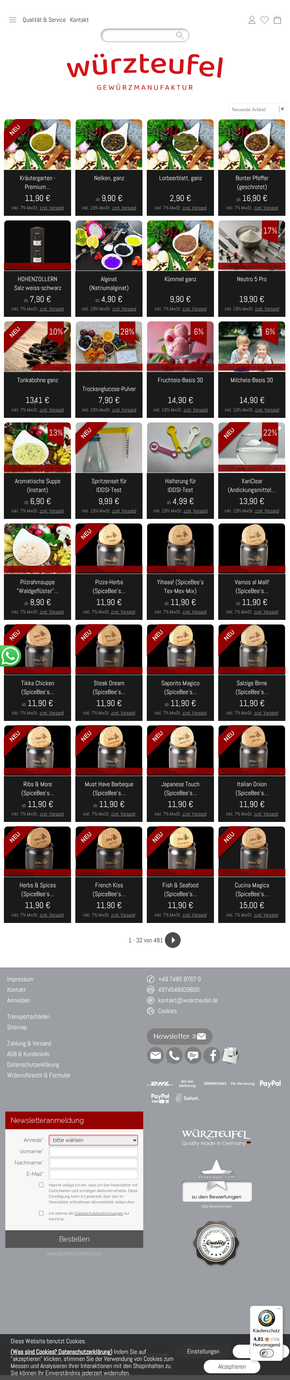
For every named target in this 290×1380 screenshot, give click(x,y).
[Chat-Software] (193, 1055)
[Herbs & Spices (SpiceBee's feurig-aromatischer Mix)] (37, 900)
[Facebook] (212, 1055)
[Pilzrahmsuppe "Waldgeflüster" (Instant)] (37, 597)
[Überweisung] (215, 1083)
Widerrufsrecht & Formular (38, 1075)
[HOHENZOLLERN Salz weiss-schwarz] (37, 294)
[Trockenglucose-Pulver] (109, 395)
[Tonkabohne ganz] (37, 395)
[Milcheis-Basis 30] (251, 395)
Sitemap (17, 1027)
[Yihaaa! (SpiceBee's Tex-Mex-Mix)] (180, 597)
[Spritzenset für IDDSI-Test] (109, 496)
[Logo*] (145, 55)
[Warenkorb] (277, 19)
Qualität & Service (44, 20)
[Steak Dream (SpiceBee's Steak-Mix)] (109, 698)
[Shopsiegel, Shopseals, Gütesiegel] (217, 1161)
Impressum (20, 979)
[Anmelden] (251, 19)
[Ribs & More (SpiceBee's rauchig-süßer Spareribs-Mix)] (37, 799)
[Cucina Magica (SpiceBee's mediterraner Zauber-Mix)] (251, 900)
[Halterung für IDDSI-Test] (180, 496)
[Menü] (278, 1310)
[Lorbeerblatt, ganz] (180, 193)
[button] (12, 19)
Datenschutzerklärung (33, 1064)
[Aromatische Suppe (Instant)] (37, 496)
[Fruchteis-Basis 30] (180, 395)
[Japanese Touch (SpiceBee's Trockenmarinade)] (180, 799)
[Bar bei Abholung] (187, 1083)
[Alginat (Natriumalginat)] (109, 294)
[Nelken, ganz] (109, 193)
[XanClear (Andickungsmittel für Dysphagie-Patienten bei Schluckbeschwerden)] (251, 496)
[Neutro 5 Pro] (251, 294)
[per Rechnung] (243, 1083)
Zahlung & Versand (29, 1043)
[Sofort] (187, 1098)
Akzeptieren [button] (232, 1366)
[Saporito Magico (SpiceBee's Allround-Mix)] (180, 698)
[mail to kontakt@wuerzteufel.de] (155, 1055)
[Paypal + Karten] (160, 1098)
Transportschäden (28, 1016)
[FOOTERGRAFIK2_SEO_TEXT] (216, 1125)
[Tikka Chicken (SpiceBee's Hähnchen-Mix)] (37, 698)
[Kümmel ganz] (180, 294)
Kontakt (79, 20)
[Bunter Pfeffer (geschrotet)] (251, 193)
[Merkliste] (264, 19)
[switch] (267, 1353)
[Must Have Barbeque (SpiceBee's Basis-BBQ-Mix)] (109, 799)
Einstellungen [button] (203, 1351)
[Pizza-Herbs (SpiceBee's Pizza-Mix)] (109, 597)
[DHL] (160, 1083)
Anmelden (18, 1000)
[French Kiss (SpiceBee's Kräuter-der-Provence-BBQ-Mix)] (109, 900)
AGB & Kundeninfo (28, 1054)
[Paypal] (270, 1083)
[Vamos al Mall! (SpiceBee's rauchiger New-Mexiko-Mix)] (251, 597)
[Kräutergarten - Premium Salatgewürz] (37, 193)
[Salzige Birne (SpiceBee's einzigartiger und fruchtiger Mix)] (251, 698)
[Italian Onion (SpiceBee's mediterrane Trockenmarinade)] (251, 799)
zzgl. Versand (52, 208)
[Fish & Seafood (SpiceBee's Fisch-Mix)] (180, 900)
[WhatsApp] (174, 1055)
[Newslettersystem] (230, 1055)
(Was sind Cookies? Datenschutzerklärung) (61, 1352)
